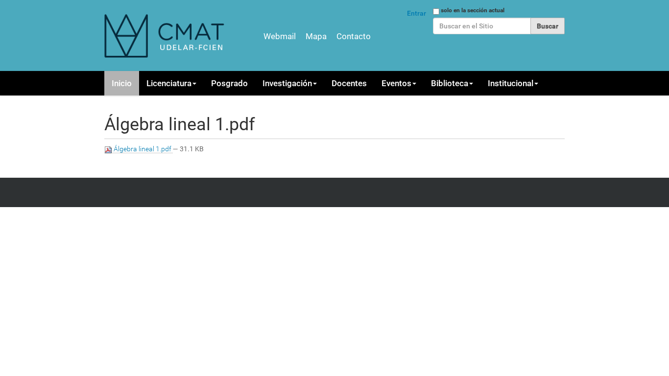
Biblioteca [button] (449, 83)
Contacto (353, 36)
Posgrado (229, 83)
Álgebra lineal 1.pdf (142, 149)
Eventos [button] (396, 83)
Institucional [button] (510, 83)
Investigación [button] (287, 83)
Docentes (349, 83)
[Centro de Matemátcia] (165, 35)
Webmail (279, 36)
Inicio (122, 83)
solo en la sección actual (472, 10)
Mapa (316, 36)
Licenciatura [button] (168, 83)
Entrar (416, 13)
